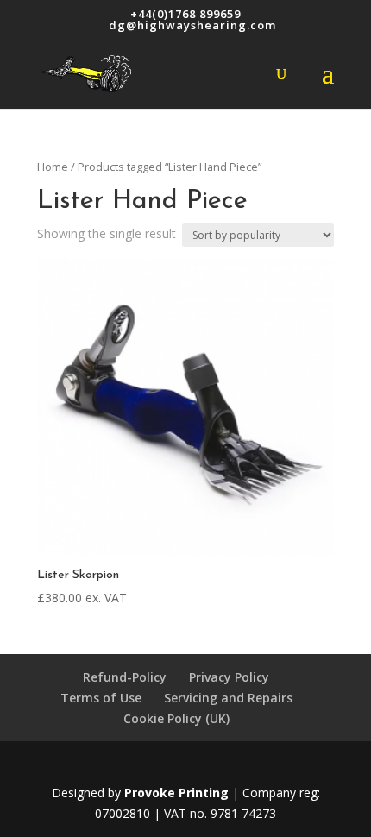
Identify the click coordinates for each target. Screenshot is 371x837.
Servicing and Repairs (228, 697)
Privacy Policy (229, 677)
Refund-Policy (125, 677)
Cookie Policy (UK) (176, 718)
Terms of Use (100, 697)
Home (52, 166)
